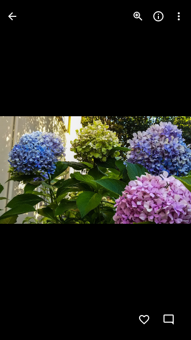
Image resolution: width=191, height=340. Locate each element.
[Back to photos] (12, 16)
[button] (28, 170)
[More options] (179, 16)
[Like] (144, 319)
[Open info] (158, 16)
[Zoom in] (138, 16)
